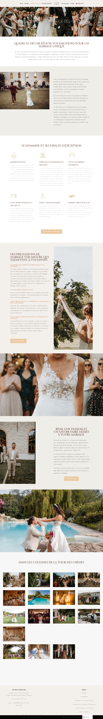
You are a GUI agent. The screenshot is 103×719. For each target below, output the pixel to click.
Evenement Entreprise (46, 3)
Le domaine (84, 696)
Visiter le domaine (18, 340)
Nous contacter (84, 712)
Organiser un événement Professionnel (84, 704)
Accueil (21, 3)
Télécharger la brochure (51, 231)
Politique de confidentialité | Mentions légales (71, 717)
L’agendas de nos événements (84, 708)
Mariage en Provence (35, 3)
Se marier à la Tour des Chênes (84, 700)
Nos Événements (65, 3)
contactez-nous (71, 478)
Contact (72, 3)
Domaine (27, 3)
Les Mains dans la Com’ (36, 717)
